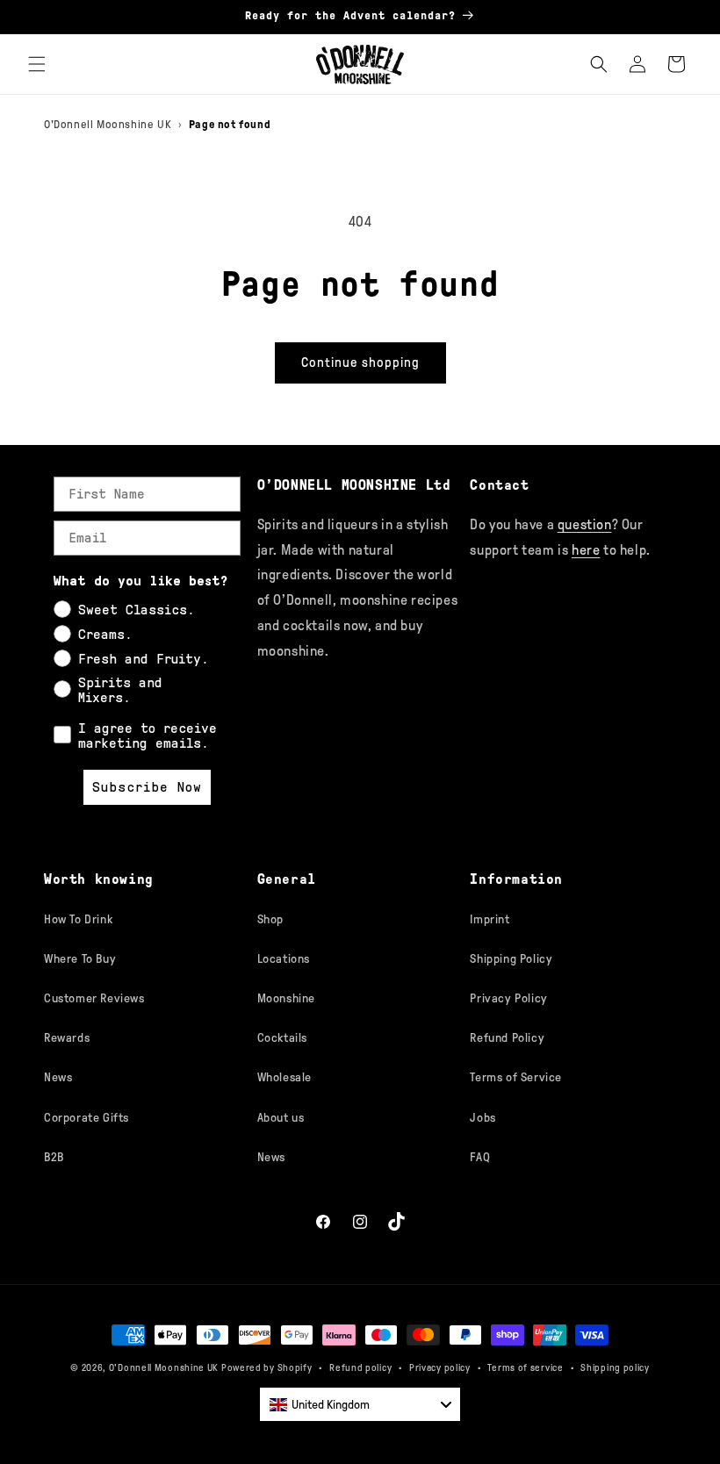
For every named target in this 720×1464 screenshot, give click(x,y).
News (58, 1077)
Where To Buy (80, 958)
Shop (270, 919)
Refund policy (360, 1367)
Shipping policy (615, 1367)
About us (281, 1117)
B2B (54, 1157)
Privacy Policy (508, 998)
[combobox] (360, 1404)
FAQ (480, 1157)
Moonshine (286, 998)
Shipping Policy (511, 958)
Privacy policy (440, 1367)
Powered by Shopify (267, 1367)
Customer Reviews (94, 998)
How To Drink (78, 919)
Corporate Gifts (86, 1117)
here (586, 549)
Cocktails (282, 1037)
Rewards (67, 1037)
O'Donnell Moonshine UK (107, 124)
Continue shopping (360, 362)
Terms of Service (516, 1077)
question (585, 524)
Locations (283, 958)
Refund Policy (507, 1037)
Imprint (489, 919)
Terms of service (525, 1367)
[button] (37, 64)
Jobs (482, 1117)
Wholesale (284, 1077)
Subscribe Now (147, 786)
